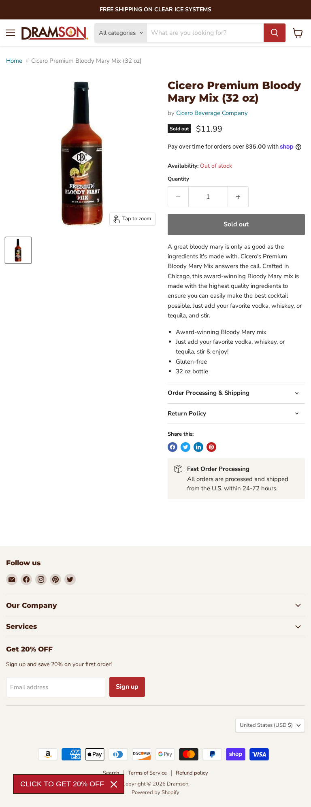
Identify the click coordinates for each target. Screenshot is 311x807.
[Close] (114, 784)
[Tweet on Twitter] (185, 447)
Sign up (127, 686)
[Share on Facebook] (172, 447)
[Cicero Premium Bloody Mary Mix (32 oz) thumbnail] (18, 250)
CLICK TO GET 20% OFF (62, 784)
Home (14, 60)
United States (266, 725)
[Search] (274, 32)
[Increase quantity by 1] (238, 196)
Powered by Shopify (155, 792)
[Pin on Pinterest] (211, 447)
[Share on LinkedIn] (198, 447)
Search (111, 773)
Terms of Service (147, 773)
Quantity (178, 179)
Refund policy (192, 773)
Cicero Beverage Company (212, 113)
